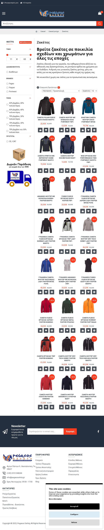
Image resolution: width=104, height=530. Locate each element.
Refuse (74, 522)
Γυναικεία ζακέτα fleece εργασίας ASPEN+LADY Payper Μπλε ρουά (88, 199)
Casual (42, 31)
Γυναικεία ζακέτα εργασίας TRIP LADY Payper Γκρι (67, 239)
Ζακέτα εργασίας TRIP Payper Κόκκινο (46, 357)
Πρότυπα (10, 136)
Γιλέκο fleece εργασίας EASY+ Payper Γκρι (67, 198)
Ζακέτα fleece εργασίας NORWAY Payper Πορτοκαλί (88, 320)
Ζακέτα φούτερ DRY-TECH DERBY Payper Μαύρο (67, 358)
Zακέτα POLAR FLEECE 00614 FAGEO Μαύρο (46, 119)
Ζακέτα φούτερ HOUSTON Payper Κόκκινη (46, 397)
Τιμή (8, 49)
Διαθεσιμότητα (13, 67)
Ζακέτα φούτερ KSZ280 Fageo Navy (67, 157)
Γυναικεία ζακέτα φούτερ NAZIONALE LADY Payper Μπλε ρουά (46, 280)
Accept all (74, 506)
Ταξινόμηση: (47, 91)
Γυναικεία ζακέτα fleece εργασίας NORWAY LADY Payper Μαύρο (46, 240)
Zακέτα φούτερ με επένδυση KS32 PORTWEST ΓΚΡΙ (67, 120)
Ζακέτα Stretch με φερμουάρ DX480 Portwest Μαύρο (46, 158)
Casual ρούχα (54, 31)
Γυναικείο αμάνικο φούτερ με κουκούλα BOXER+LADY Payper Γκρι (67, 280)
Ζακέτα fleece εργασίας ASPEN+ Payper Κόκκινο (46, 320)
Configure (74, 514)
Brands (9, 78)
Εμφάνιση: (86, 91)
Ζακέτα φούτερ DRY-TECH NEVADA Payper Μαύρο (88, 358)
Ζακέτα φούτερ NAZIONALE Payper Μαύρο (88, 397)
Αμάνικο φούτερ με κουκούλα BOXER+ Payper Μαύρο (46, 198)
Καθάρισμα (26, 42)
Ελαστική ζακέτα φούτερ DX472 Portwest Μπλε (88, 120)
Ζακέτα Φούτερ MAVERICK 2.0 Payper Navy (67, 397)
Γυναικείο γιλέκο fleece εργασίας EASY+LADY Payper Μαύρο (88, 280)
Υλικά (8, 98)
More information (55, 499)
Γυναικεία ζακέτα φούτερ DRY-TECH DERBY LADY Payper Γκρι (88, 240)
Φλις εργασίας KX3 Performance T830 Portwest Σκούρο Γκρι (88, 159)
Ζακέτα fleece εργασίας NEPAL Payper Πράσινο (67, 320)
